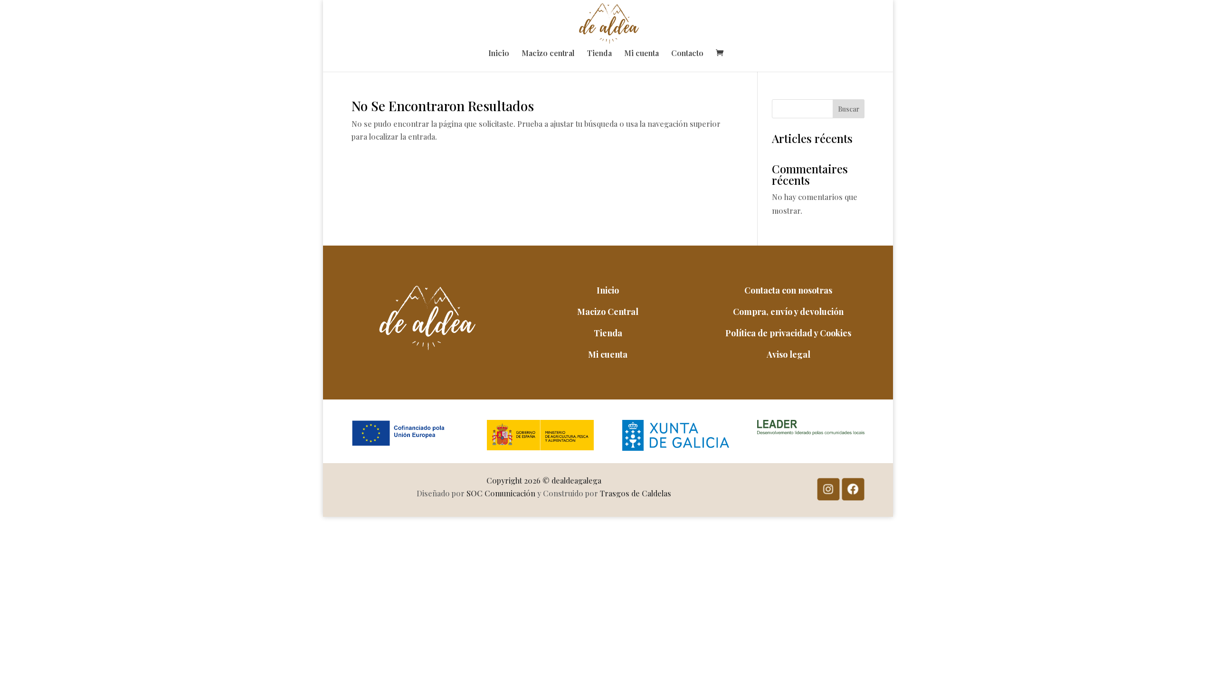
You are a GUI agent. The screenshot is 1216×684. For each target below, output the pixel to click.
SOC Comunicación (500, 493)
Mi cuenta (641, 54)
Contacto (687, 54)
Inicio (498, 54)
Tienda (599, 54)
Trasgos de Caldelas (635, 493)
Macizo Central (607, 311)
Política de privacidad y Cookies (788, 333)
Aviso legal (788, 354)
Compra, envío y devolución (788, 311)
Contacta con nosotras (788, 290)
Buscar (848, 109)
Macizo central (548, 54)
